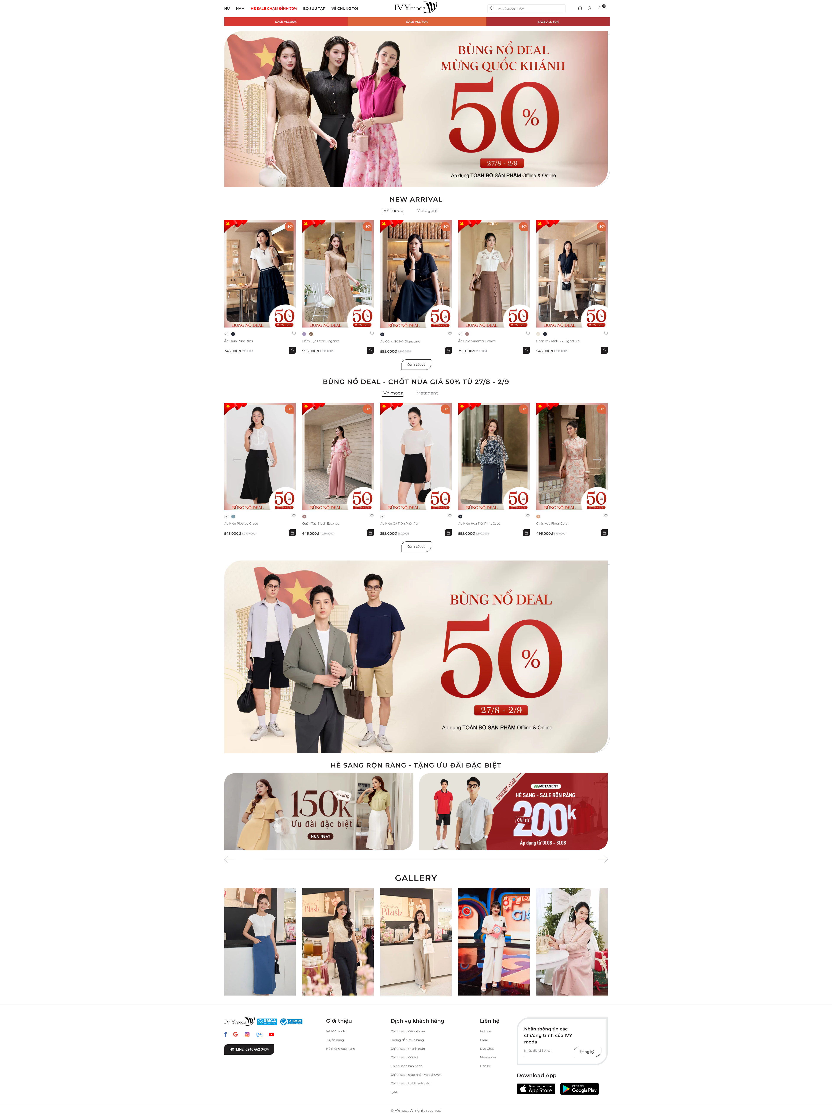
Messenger (488, 1057)
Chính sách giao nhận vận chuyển (416, 1075)
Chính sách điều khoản (408, 1031)
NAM (240, 9)
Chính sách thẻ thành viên (410, 1083)
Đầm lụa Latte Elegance (321, 341)
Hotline (485, 1031)
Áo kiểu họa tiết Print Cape (479, 523)
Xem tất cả (416, 364)
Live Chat (487, 1049)
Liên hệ (485, 1066)
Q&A (394, 1092)
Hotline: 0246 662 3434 (249, 1049)
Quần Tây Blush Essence (320, 523)
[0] (599, 9)
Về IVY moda (336, 1031)
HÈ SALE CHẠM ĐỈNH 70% (274, 9)
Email (484, 1040)
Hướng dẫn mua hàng (407, 1040)
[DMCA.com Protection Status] (267, 1022)
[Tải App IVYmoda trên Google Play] (579, 1089)
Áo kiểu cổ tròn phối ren (399, 523)
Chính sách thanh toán (408, 1049)
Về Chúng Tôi (345, 9)
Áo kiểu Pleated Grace (241, 523)
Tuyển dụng (335, 1040)
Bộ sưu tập (314, 9)
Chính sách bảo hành (406, 1066)
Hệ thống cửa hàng (340, 1049)
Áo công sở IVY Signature (400, 341)
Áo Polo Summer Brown (477, 341)
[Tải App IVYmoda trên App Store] (536, 1089)
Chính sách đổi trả (404, 1057)
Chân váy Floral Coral (552, 523)
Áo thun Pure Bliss (238, 341)
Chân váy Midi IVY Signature (557, 341)
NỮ (227, 9)
